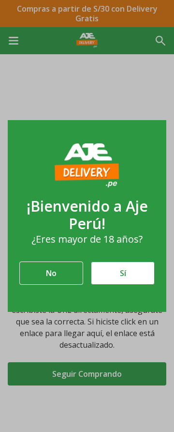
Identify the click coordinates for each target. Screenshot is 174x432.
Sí (123, 273)
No (51, 273)
